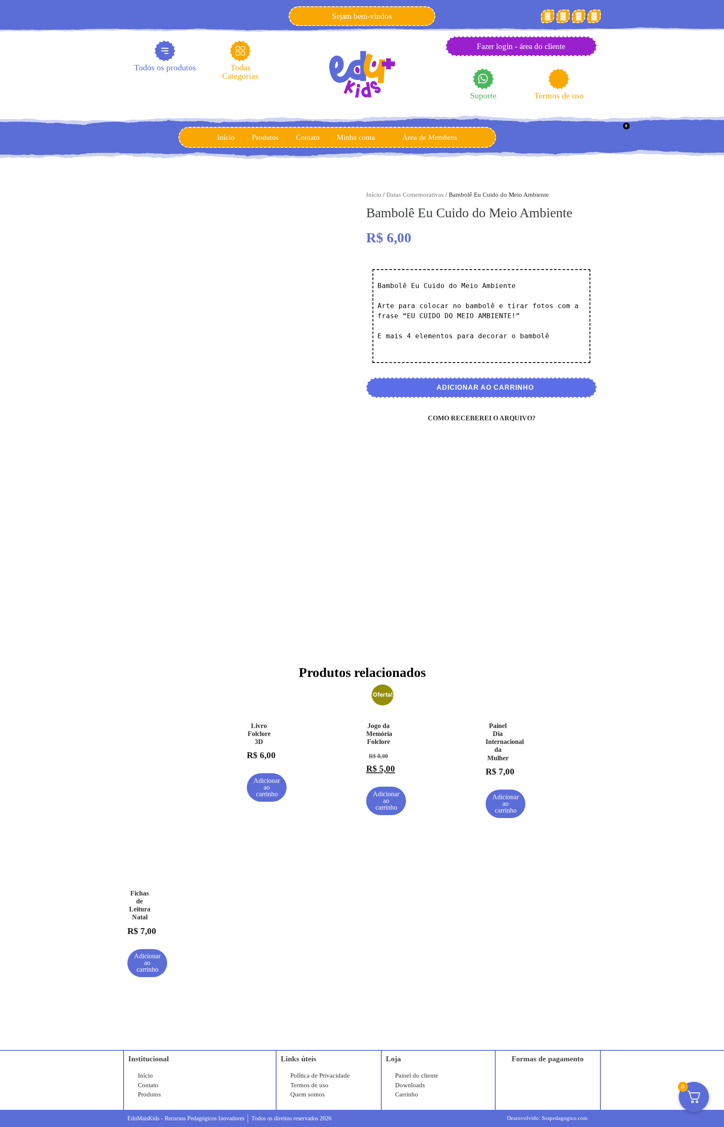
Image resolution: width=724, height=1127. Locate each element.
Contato (308, 137)
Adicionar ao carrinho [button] (266, 787)
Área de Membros (429, 137)
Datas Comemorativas (415, 194)
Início (226, 137)
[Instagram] (578, 16)
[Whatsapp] (594, 16)
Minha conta (356, 137)
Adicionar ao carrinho (484, 387)
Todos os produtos (165, 67)
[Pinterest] (563, 16)
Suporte (483, 95)
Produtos (265, 137)
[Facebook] (547, 16)
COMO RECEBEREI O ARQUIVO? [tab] (481, 418)
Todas (240, 71)
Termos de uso (559, 95)
